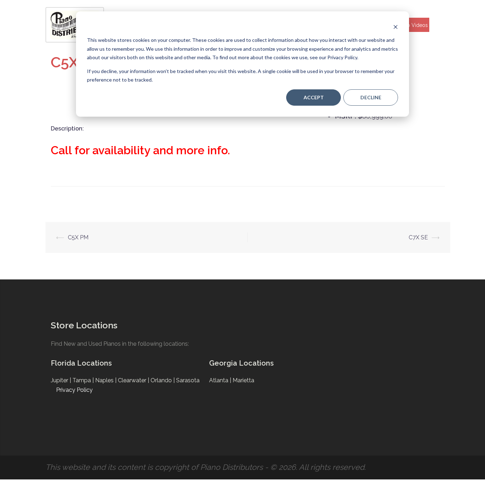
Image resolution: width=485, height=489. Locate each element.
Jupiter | (61, 380)
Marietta (243, 380)
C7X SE (418, 237)
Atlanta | (221, 380)
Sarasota (188, 380)
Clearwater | (134, 380)
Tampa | (83, 380)
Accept (314, 97)
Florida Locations (81, 363)
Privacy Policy (74, 390)
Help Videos (413, 25)
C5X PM (78, 237)
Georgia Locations (241, 363)
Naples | (106, 380)
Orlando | (163, 380)
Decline (370, 97)
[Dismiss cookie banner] (395, 26)
